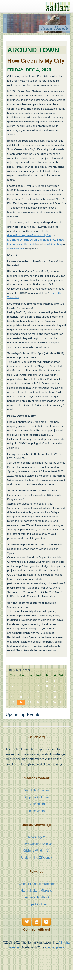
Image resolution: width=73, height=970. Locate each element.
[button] (26, 922)
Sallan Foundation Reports (36, 883)
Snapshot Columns (36, 797)
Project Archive (37, 904)
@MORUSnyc (15, 248)
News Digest (36, 837)
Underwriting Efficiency (36, 857)
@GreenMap (55, 244)
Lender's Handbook (37, 897)
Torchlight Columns (36, 790)
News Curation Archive (36, 843)
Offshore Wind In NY (36, 850)
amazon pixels (54, 947)
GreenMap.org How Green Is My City (29, 235)
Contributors (36, 804)
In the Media (36, 810)
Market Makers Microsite (36, 890)
